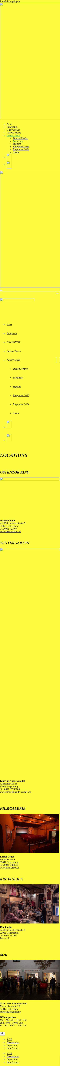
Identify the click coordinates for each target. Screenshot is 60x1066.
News (9, 124)
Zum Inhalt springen (10, 1)
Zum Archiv (13, 1048)
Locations (17, 141)
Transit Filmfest (20, 138)
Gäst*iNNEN (13, 129)
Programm (12, 127)
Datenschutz (13, 1042)
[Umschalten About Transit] (57, 360)
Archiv (16, 152)
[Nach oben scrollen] (2, 1033)
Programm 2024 (21, 149)
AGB (9, 1039)
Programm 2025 (21, 146)
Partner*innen (14, 132)
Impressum (12, 1045)
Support (17, 144)
